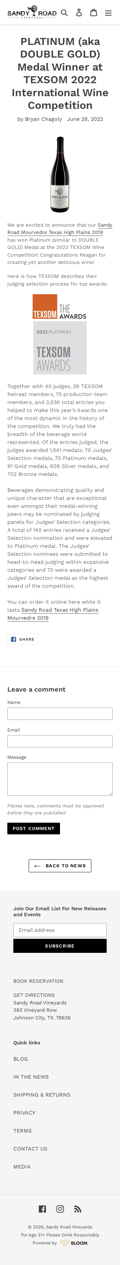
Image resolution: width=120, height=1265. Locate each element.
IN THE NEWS (31, 1077)
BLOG (20, 1059)
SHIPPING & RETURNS (41, 1095)
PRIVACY (24, 1113)
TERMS (22, 1131)
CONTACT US (30, 1149)
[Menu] (108, 12)
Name (13, 702)
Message (16, 757)
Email (13, 730)
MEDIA (22, 1166)
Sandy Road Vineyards (69, 1226)
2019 (96, 232)
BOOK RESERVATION (38, 981)
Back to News (65, 865)
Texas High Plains (69, 232)
